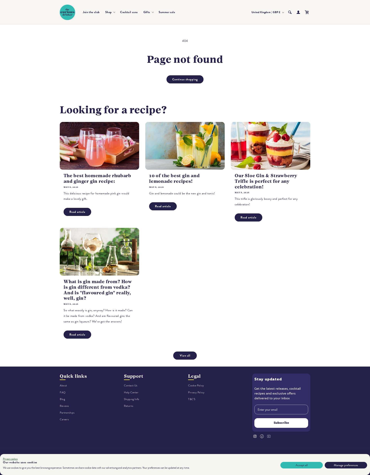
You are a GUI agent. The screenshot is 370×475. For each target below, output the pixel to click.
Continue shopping (185, 79)
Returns (128, 406)
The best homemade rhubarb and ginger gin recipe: (97, 178)
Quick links (73, 376)
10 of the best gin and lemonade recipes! (174, 178)
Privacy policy (10, 459)
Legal (194, 376)
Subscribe (281, 423)
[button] (110, 12)
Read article (77, 212)
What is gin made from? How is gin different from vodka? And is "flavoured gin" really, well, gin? (98, 290)
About (63, 386)
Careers (64, 419)
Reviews (64, 406)
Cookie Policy (196, 386)
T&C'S (191, 399)
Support (133, 376)
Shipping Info (131, 399)
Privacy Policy (196, 392)
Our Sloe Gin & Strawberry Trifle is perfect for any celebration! (266, 181)
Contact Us (130, 386)
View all (185, 355)
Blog (62, 399)
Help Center (131, 392)
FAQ (63, 392)
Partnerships (67, 413)
